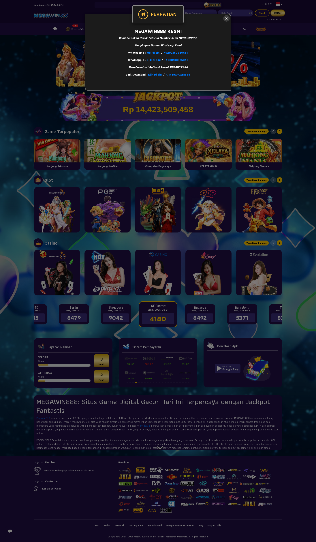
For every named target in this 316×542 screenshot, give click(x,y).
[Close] (226, 18)
